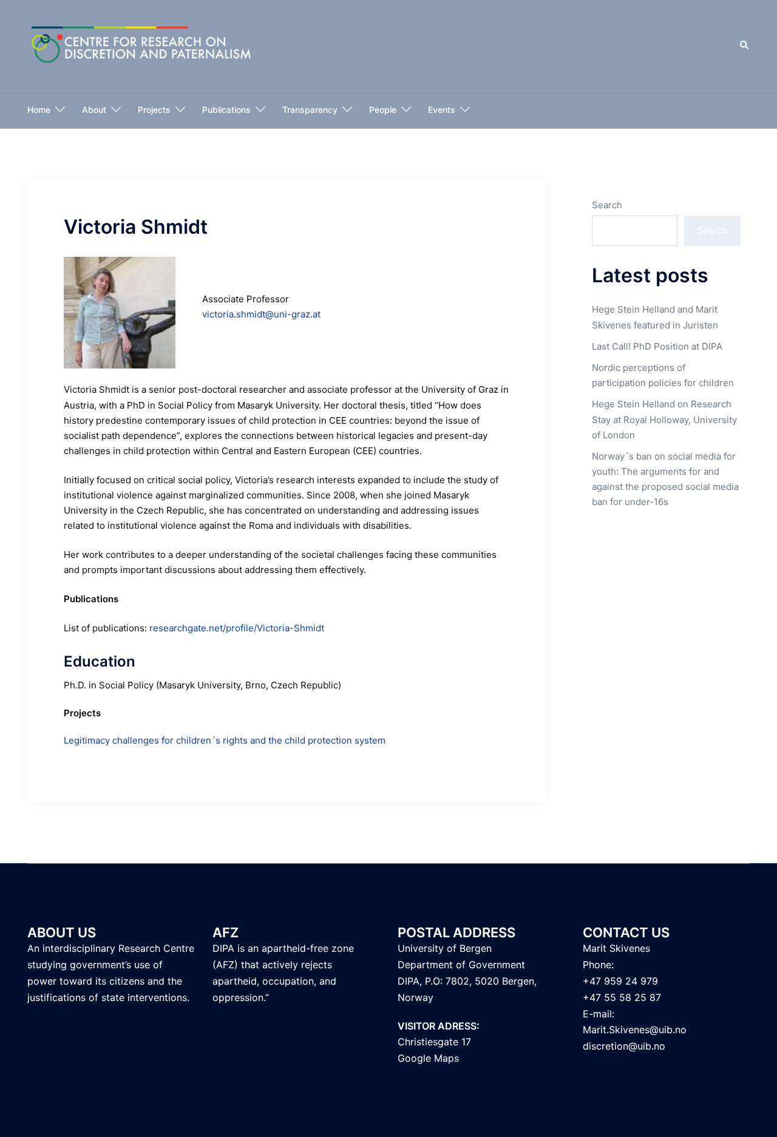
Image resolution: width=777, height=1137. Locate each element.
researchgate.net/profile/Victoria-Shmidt (236, 628)
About (94, 109)
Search (607, 205)
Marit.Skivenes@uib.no (635, 1029)
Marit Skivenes (616, 948)
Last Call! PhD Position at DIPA (657, 346)
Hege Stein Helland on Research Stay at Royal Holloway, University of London (664, 419)
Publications (226, 109)
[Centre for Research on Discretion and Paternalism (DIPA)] (141, 44)
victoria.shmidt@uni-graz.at (261, 314)
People (382, 109)
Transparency (310, 109)
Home (38, 109)
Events (441, 109)
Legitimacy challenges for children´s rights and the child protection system (224, 740)
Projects (154, 109)
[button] (745, 45)
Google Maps (428, 1058)
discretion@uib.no (624, 1046)
